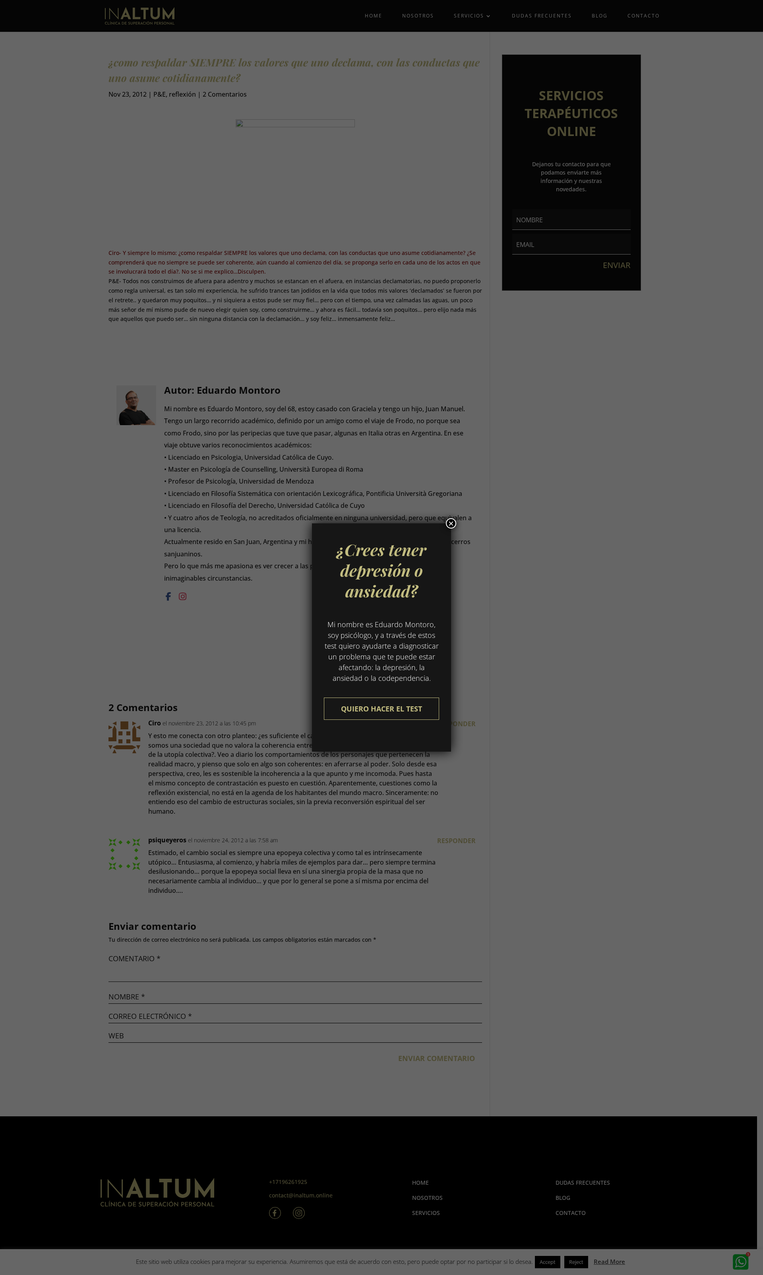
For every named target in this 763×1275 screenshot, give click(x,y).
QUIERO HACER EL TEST (381, 708)
